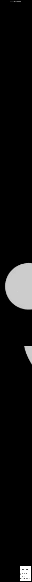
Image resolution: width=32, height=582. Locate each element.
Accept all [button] (22, 578)
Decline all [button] (28, 578)
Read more (23, 571)
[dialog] (25, 573)
